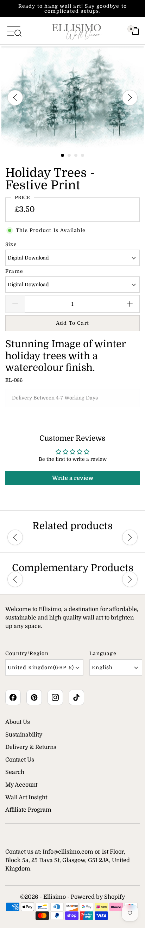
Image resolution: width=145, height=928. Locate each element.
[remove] (15, 304)
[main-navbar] (13, 30)
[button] (15, 537)
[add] (130, 304)
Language (102, 653)
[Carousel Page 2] (69, 155)
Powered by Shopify (98, 897)
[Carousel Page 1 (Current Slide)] (62, 155)
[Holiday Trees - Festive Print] (72, 97)
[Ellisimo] (76, 31)
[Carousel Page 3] (75, 155)
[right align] (130, 97)
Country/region (27, 653)
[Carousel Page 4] (82, 155)
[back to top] (129, 900)
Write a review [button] (72, 478)
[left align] (15, 97)
